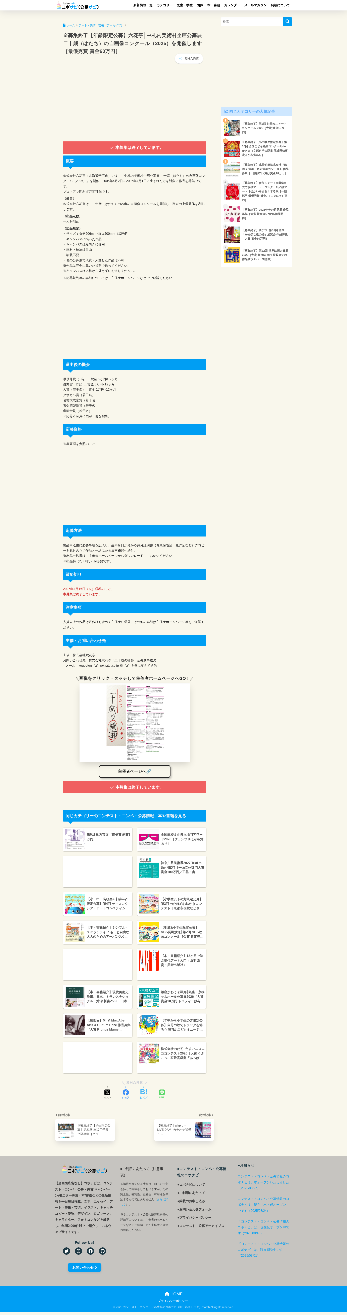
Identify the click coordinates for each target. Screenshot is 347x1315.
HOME (176, 1294)
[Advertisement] (134, 103)
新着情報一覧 (143, 5)
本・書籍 (213, 5)
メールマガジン (255, 5)
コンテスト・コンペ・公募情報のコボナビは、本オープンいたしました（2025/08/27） (263, 1182)
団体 (200, 5)
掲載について (280, 5)
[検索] (287, 21)
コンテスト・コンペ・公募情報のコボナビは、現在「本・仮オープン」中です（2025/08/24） (263, 1204)
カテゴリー (165, 5)
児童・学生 (185, 5)
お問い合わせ (83, 1268)
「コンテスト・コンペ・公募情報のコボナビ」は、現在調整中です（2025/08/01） (263, 1249)
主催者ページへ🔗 (134, 771)
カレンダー (232, 5)
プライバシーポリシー (173, 1301)
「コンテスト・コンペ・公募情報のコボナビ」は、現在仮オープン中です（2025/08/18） (263, 1227)
